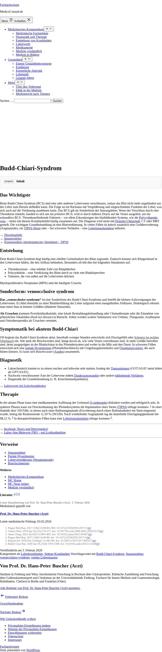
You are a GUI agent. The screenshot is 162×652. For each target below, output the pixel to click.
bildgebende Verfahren (129, 375)
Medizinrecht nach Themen (33, 93)
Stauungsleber (13, 238)
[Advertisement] (81, 132)
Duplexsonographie (86, 375)
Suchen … (6, 100)
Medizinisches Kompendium (26, 29)
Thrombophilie (13, 235)
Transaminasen (120, 368)
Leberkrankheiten (32, 554)
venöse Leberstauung (44, 557)
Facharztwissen (9, 5)
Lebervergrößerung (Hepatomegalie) (31, 459)
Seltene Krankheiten (57, 554)
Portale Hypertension (21, 456)
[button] (29, 625)
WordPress (33, 650)
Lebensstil (22, 74)
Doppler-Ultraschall (127, 221)
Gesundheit (15, 59)
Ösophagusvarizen (131, 348)
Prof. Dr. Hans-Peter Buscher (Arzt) (24, 513)
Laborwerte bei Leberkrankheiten (25, 385)
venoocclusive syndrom (14, 557)
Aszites (58, 351)
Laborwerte (23, 44)
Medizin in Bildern (27, 54)
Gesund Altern (25, 77)
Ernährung (22, 67)
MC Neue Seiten (18, 484)
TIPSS (122, 407)
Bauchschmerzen (18, 463)
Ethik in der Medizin (28, 90)
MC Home (14, 480)
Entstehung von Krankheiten (34, 40)
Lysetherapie (98, 402)
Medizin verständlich (29, 51)
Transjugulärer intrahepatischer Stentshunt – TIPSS (36, 242)
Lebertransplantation (101, 228)
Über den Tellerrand (28, 86)
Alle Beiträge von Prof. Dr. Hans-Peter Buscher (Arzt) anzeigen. (40, 588)
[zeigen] (9, 181)
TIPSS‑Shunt (32, 228)
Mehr (11, 82)
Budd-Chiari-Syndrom (110, 554)
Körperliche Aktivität (29, 70)
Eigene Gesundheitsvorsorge (34, 63)
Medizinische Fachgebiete (32, 33)
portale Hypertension (38, 348)
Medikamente (24, 47)
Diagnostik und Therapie (31, 37)
